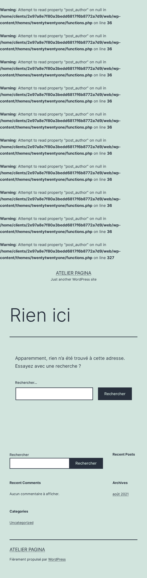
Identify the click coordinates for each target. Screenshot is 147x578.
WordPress (57, 559)
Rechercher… (26, 383)
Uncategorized (21, 523)
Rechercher (19, 455)
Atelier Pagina (73, 273)
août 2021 (121, 494)
